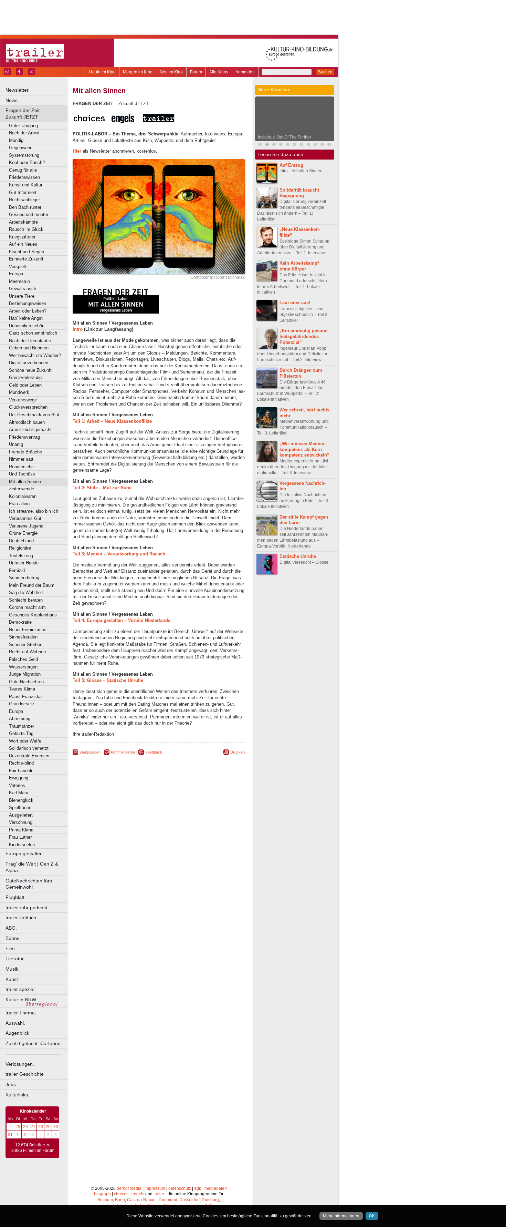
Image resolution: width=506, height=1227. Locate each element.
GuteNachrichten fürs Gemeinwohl (29, 884)
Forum (196, 72)
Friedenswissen (24, 177)
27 (33, 1126)
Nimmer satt (21, 459)
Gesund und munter (28, 214)
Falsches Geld (23, 659)
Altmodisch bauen (27, 422)
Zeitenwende (21, 488)
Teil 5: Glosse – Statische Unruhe (108, 680)
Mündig (16, 140)
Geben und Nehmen (29, 347)
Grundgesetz (21, 703)
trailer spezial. (21, 989)
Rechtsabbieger (24, 199)
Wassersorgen (23, 666)
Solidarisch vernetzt (29, 748)
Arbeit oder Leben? (27, 311)
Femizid (17, 570)
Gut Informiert (22, 192)
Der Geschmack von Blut (34, 414)
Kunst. (12, 979)
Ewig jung (18, 777)
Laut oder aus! (295, 302)
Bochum (105, 1199)
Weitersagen (90, 752)
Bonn (120, 1199)
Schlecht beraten (26, 600)
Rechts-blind (21, 763)
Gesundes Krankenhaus (33, 614)
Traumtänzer (21, 726)
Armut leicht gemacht (30, 429)
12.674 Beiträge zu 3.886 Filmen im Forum (32, 1148)
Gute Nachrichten (26, 681)
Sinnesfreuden (23, 637)
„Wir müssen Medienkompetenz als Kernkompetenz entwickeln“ (304, 449)
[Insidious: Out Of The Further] (267, 145)
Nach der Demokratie (30, 340)
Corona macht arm (27, 607)
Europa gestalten (24, 853)
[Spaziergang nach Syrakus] (287, 145)
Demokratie (20, 622)
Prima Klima (21, 829)
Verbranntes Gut (25, 518)
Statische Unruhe (298, 556)
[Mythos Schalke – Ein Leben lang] (301, 145)
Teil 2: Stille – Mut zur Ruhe (102, 487)
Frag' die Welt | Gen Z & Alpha (32, 867)
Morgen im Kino (137, 72)
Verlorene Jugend (26, 526)
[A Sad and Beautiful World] (329, 145)
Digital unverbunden (28, 362)
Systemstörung (24, 155)
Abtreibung (19, 718)
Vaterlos (17, 785)
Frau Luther (20, 837)
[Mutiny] (308, 145)
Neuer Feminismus (27, 629)
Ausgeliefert (21, 815)
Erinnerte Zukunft (26, 259)
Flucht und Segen (26, 251)
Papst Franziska (25, 696)
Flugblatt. (16, 897)
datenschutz (179, 1188)
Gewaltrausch (22, 288)
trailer (159, 1194)
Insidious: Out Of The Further (284, 137)
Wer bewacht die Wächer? (35, 355)
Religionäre (20, 548)
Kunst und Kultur (25, 184)
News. (12, 100)
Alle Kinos (218, 72)
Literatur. (15, 958)
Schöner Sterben (25, 644)
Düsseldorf (189, 1199)
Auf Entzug (291, 165)
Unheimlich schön (26, 325)
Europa (16, 273)
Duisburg (210, 1199)
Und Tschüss (22, 474)
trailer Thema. (21, 1012)
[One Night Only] (274, 145)
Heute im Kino (102, 72)
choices (121, 1194)
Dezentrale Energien (29, 755)
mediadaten (215, 1188)
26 (25, 1126)
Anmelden (245, 72)
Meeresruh (19, 281)
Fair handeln (21, 770)
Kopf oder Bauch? (27, 162)
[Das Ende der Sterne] (260, 145)
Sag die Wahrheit (26, 592)
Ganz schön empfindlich (33, 333)
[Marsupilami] (280, 145)
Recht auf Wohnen (27, 651)
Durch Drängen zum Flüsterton (301, 373)
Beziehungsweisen (27, 303)
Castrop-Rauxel (142, 1199)
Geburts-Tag (21, 733)
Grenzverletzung (25, 377)
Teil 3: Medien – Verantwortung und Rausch (119, 553)
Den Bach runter (25, 207)
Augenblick (17, 1033)
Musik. (13, 969)
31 (10, 1134)
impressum (155, 1188)
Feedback (153, 752)
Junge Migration (25, 674)
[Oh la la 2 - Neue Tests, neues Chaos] (294, 145)
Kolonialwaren (22, 496)
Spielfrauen (20, 807)
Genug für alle (23, 170)
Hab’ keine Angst (26, 318)
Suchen (325, 72)
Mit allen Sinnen (25, 481)
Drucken (237, 752)
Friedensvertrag (24, 437)
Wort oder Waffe (25, 741)
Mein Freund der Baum (31, 585)
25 (17, 1126)
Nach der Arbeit (24, 132)
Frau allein (19, 503)
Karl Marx (18, 792)
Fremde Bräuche (25, 451)
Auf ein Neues (23, 244)
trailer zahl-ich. (22, 917)
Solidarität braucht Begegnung (299, 192)
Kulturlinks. (17, 1094)
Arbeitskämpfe (23, 222)
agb (197, 1188)
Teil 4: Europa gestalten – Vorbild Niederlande (121, 620)
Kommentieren (123, 752)
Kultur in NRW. (21, 999)
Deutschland (21, 540)
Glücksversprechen (28, 407)
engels (137, 1194)
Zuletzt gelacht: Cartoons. (34, 1043)
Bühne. (13, 938)
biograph (102, 1194)
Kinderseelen (22, 844)
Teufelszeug (21, 555)
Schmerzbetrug (24, 577)
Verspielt (17, 266)
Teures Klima (22, 689)
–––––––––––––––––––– (33, 1053)
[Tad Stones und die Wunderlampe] (315, 145)
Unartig (16, 444)
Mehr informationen (341, 1216)
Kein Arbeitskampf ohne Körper (299, 266)
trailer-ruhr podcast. (27, 907)
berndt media (129, 1188)
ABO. (11, 928)
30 (55, 1126)
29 (48, 1126)
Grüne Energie (23, 533)
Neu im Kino (171, 72)
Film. (11, 948)
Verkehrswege (23, 399)
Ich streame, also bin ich (33, 511)
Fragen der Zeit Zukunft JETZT (37, 114)
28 (40, 1126)
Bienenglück (21, 800)
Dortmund (168, 1199)
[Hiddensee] (322, 145)
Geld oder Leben (25, 385)
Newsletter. (18, 90)
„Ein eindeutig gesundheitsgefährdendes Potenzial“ (304, 336)
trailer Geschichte (25, 1074)
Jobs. (11, 1084)
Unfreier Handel (24, 562)
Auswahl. (15, 1023)
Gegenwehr (20, 147)
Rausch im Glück (26, 229)
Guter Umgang (23, 125)
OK (372, 1216)
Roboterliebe (21, 466)
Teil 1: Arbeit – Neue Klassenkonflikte (112, 421)
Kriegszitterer (22, 236)
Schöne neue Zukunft (30, 370)
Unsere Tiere (21, 296)
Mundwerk (19, 392)
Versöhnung (20, 822)
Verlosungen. (20, 1064)
